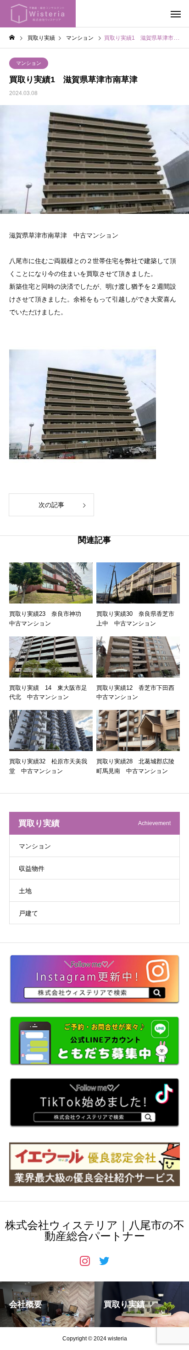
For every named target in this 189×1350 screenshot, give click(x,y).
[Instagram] (85, 1260)
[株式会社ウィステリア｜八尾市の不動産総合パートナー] (38, 13)
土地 (25, 891)
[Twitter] (104, 1260)
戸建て (28, 913)
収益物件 (31, 868)
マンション (28, 63)
